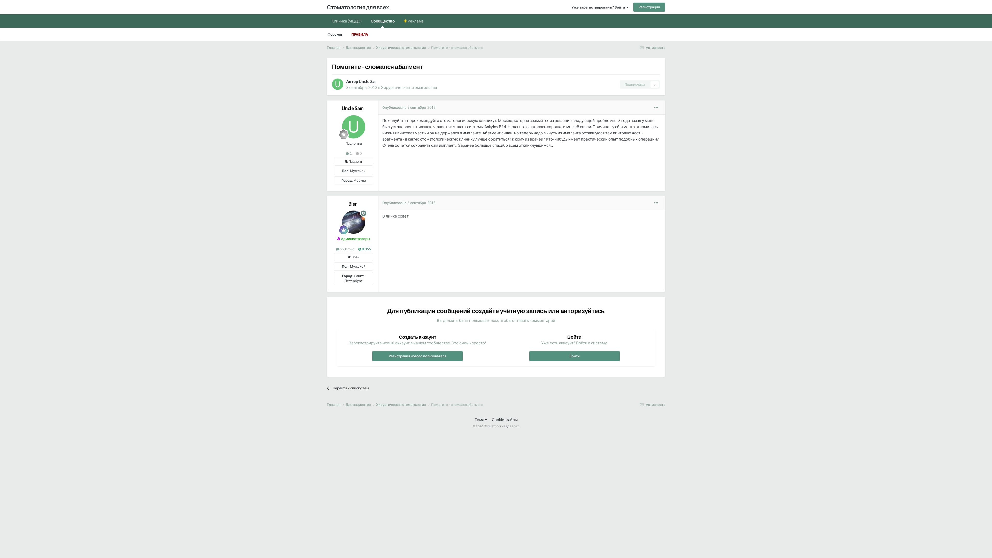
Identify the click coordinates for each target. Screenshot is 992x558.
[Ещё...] (656, 107)
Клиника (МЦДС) (346, 21)
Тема (480, 419)
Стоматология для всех (358, 7)
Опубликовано (409, 107)
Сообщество (382, 21)
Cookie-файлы (505, 419)
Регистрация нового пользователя (417, 356)
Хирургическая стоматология (409, 87)
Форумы (335, 34)
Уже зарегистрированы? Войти (598, 7)
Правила (359, 34)
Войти (574, 356)
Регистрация (649, 7)
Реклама (415, 21)
